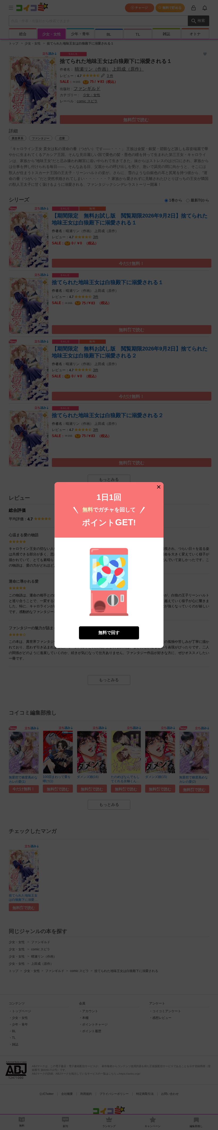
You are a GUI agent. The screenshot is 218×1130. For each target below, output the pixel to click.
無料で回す (109, 632)
